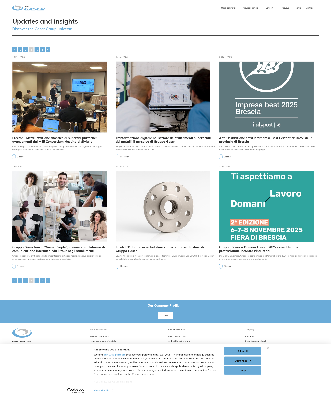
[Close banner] (268, 348)
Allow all (243, 351)
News (298, 8)
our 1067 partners (115, 354)
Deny (243, 370)
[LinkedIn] (318, 6)
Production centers (176, 330)
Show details (101, 390)
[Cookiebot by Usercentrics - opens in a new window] (75, 390)
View (165, 316)
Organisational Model (255, 341)
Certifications (271, 8)
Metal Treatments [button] (228, 8)
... (37, 50)
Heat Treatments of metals (103, 341)
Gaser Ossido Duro (176, 337)
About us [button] (285, 8)
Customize (241, 360)
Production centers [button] (250, 8)
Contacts (309, 8)
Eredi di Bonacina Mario (178, 341)
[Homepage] (50, 8)
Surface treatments (99, 337)
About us (249, 337)
